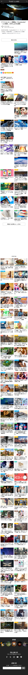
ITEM (2, 94)
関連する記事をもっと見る (14, 224)
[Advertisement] (14, 241)
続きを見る (14, 40)
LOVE (15, 283)
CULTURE (16, 56)
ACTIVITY (16, 94)
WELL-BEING (3, 82)
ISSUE (16, 43)
